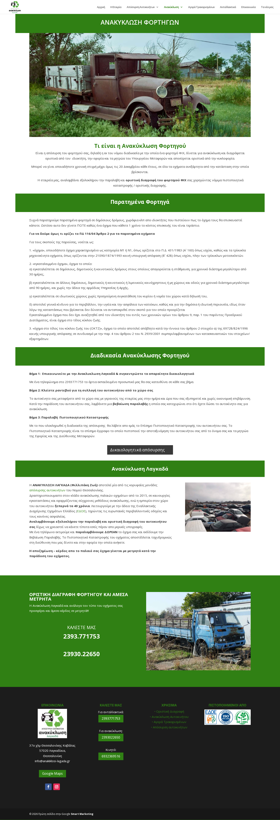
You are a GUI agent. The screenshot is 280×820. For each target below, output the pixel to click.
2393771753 (111, 718)
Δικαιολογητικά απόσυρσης (137, 450)
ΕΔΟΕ (81, 511)
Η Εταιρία (115, 7)
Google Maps (52, 773)
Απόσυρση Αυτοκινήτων (141, 7)
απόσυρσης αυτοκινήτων (47, 490)
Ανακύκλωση (171, 7)
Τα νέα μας (267, 7)
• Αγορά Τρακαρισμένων (169, 722)
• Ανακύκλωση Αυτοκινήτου (169, 717)
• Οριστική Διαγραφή (169, 711)
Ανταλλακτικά (228, 7)
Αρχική (101, 7)
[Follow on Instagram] (56, 787)
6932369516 (111, 756)
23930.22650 (81, 654)
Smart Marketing (82, 814)
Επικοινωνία (248, 7)
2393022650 (111, 737)
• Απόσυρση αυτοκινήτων (169, 727)
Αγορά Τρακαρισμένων (201, 7)
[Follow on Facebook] (48, 787)
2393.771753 (81, 636)
